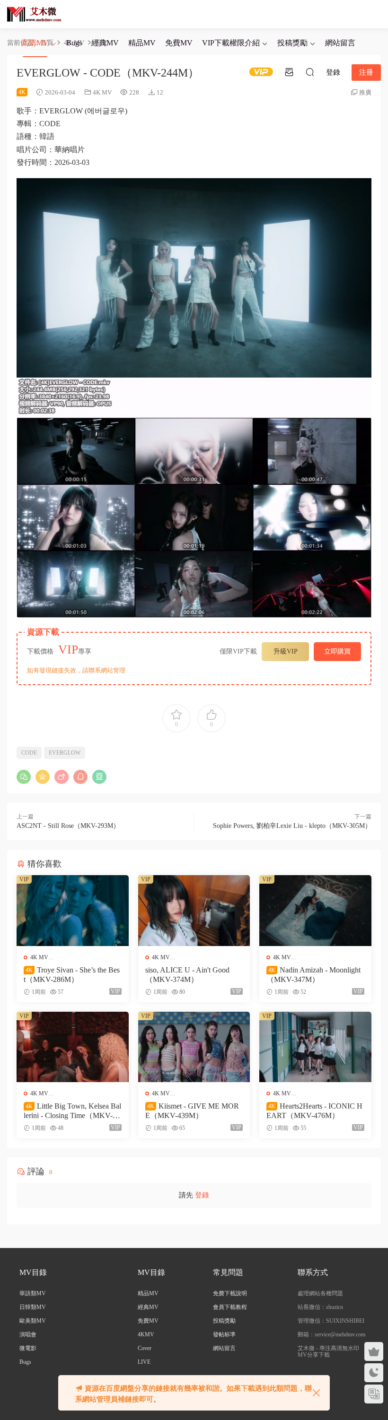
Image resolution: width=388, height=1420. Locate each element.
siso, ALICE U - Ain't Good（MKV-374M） (187, 974)
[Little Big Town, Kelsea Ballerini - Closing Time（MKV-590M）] (73, 1047)
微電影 (27, 1348)
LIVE (144, 1362)
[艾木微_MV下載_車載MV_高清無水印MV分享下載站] (34, 14)
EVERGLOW (64, 752)
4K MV (102, 92)
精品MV (142, 43)
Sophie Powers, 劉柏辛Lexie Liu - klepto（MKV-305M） (292, 825)
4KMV (146, 1334)
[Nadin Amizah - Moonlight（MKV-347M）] (315, 910)
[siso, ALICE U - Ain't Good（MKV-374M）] (194, 910)
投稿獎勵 (292, 43)
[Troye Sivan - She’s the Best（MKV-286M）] (73, 910)
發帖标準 (224, 1334)
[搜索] (310, 72)
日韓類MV (32, 1307)
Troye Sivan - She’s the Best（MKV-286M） (72, 974)
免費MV (179, 43)
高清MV (35, 43)
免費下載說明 (230, 1293)
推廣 (365, 92)
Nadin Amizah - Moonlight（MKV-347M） (313, 974)
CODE (29, 752)
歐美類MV (32, 1320)
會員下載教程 (230, 1307)
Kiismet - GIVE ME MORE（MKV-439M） (192, 1110)
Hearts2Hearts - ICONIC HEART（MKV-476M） (314, 1110)
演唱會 (27, 1334)
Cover (144, 1348)
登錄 (202, 1195)
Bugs (74, 43)
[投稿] (289, 72)
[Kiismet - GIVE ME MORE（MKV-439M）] (194, 1047)
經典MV (105, 43)
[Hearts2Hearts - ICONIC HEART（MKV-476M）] (315, 1047)
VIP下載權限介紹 (231, 43)
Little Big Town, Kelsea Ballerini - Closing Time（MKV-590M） (72, 1111)
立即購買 (337, 651)
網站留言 (340, 43)
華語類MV (32, 1293)
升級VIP (285, 651)
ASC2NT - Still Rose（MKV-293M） (68, 825)
